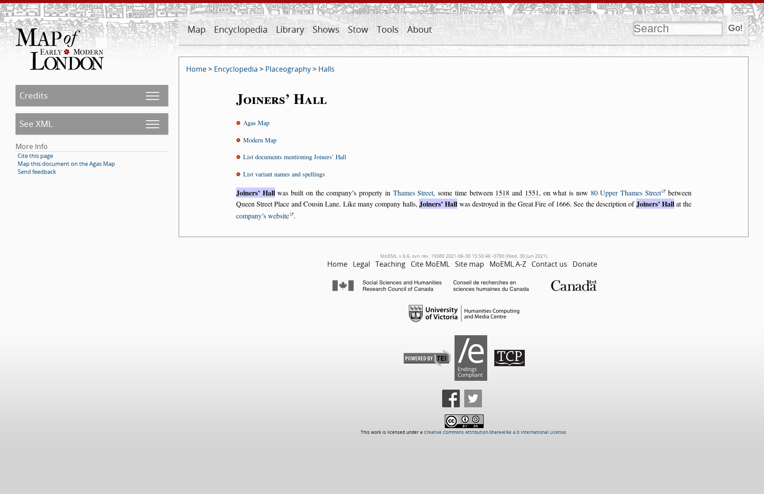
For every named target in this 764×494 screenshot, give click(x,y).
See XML (36, 124)
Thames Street (413, 192)
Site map (469, 264)
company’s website (262, 215)
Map (196, 29)
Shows (326, 29)
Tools (388, 29)
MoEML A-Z (507, 264)
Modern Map (259, 140)
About (419, 29)
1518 (502, 192)
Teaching (390, 264)
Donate (585, 264)
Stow (358, 29)
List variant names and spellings (284, 174)
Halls (326, 69)
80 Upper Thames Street (626, 192)
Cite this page (35, 156)
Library (290, 29)
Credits (33, 95)
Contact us (549, 264)
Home (196, 69)
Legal (361, 264)
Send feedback (37, 172)
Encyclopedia (240, 29)
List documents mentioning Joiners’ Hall (294, 157)
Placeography (288, 69)
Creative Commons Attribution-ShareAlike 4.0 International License (495, 432)
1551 (532, 192)
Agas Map (256, 123)
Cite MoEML (430, 264)
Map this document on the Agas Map (66, 164)
